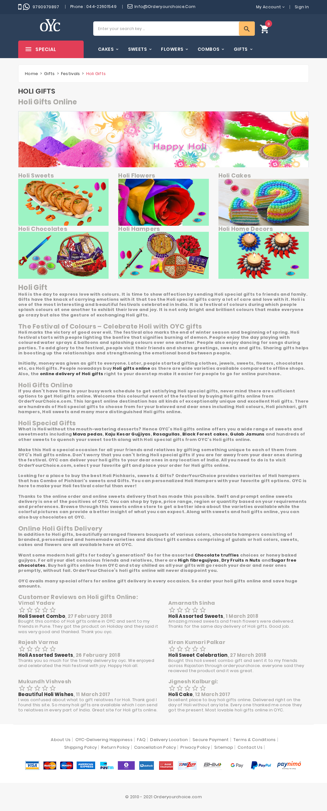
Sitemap (223, 747)
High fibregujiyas (198, 560)
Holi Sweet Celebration (198, 655)
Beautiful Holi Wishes (45, 694)
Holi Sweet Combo (41, 616)
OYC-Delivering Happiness (104, 740)
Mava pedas (88, 434)
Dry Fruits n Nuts (240, 560)
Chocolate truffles (217, 555)
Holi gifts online (131, 368)
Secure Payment (211, 740)
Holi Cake (180, 694)
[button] (265, 28)
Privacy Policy (195, 747)
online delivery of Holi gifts (71, 374)
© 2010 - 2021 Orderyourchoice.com (163, 797)
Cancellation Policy (155, 747)
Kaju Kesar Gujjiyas (128, 434)
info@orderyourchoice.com (165, 6)
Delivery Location (169, 740)
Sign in (302, 7)
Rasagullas (166, 434)
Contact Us (250, 747)
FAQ (141, 740)
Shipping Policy (80, 747)
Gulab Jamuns (247, 434)
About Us (61, 740)
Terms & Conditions (254, 740)
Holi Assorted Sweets (195, 616)
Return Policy (115, 747)
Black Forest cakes (205, 434)
